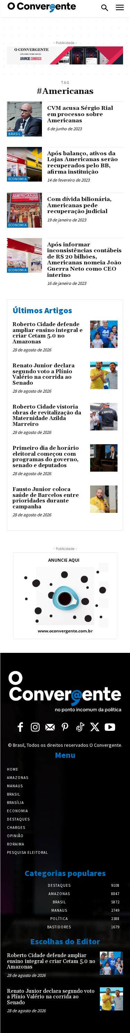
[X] (95, 727)
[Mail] (50, 727)
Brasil (14, 134)
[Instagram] (35, 727)
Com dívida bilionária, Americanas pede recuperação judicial (79, 205)
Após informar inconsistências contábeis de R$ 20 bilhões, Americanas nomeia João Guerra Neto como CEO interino (84, 260)
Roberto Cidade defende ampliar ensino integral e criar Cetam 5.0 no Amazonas (47, 333)
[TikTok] (80, 727)
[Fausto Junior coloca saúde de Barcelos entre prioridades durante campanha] (104, 499)
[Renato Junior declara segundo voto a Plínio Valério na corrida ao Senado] (104, 375)
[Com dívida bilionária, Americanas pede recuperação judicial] (24, 210)
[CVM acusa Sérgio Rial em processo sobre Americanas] (24, 119)
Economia (17, 179)
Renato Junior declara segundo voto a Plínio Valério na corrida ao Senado (43, 374)
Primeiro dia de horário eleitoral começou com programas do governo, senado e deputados (45, 457)
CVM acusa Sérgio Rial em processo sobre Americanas (80, 114)
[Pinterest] (65, 727)
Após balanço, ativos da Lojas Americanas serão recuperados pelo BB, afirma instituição (82, 162)
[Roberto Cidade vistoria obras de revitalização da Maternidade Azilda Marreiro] (104, 416)
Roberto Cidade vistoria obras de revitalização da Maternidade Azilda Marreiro (46, 416)
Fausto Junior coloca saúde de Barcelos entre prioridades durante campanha (45, 498)
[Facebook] (20, 727)
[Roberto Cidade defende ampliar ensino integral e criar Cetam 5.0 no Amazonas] (104, 334)
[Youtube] (109, 727)
